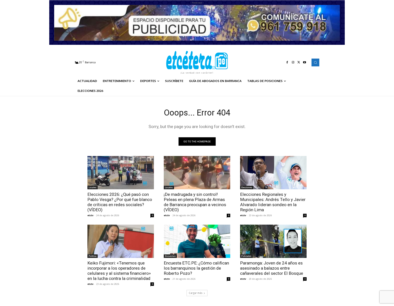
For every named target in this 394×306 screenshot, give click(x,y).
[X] (299, 62)
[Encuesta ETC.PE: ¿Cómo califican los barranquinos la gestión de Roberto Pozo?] (197, 241)
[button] (315, 62)
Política (92, 256)
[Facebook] (287, 62)
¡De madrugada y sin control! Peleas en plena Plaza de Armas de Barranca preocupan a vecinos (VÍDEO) (195, 202)
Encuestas (170, 256)
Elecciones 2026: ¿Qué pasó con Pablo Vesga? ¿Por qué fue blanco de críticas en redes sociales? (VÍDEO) (119, 202)
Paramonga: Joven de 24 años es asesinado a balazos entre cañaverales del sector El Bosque (271, 268)
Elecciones (246, 187)
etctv (90, 215)
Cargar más (195, 293)
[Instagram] (293, 62)
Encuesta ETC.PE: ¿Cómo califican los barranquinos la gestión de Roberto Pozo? (196, 268)
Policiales (246, 256)
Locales (92, 187)
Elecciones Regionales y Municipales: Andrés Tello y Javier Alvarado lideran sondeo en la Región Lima (273, 202)
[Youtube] (304, 62)
